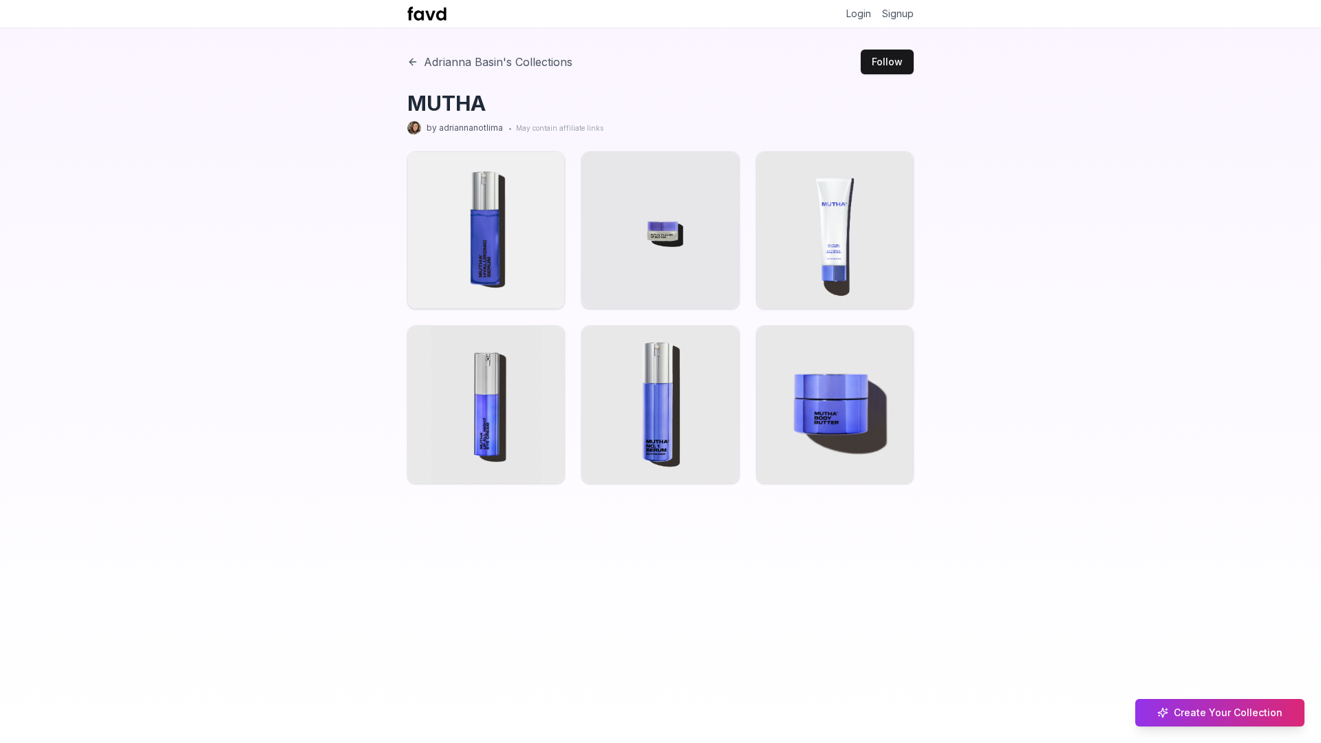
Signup (898, 13)
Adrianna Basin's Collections (498, 62)
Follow (887, 61)
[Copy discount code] (529, 251)
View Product (481, 274)
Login (858, 13)
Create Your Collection (1228, 712)
